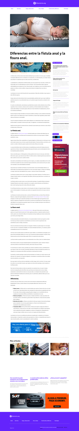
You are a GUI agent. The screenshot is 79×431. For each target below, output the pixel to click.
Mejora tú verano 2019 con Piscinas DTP (60, 112)
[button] (54, 137)
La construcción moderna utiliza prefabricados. (39, 378)
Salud (12, 8)
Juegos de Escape (56, 100)
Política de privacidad (60, 427)
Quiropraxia (55, 90)
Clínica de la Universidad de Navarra (26, 210)
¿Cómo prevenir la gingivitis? (58, 378)
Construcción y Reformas (54, 8)
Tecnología (66, 8)
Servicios (19, 8)
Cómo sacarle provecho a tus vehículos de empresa (59, 79)
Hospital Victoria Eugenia (23, 133)
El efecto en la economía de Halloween (61, 123)
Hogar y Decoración (30, 8)
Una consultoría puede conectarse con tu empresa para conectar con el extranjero (60, 67)
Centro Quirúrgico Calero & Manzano (40, 196)
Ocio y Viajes (41, 8)
